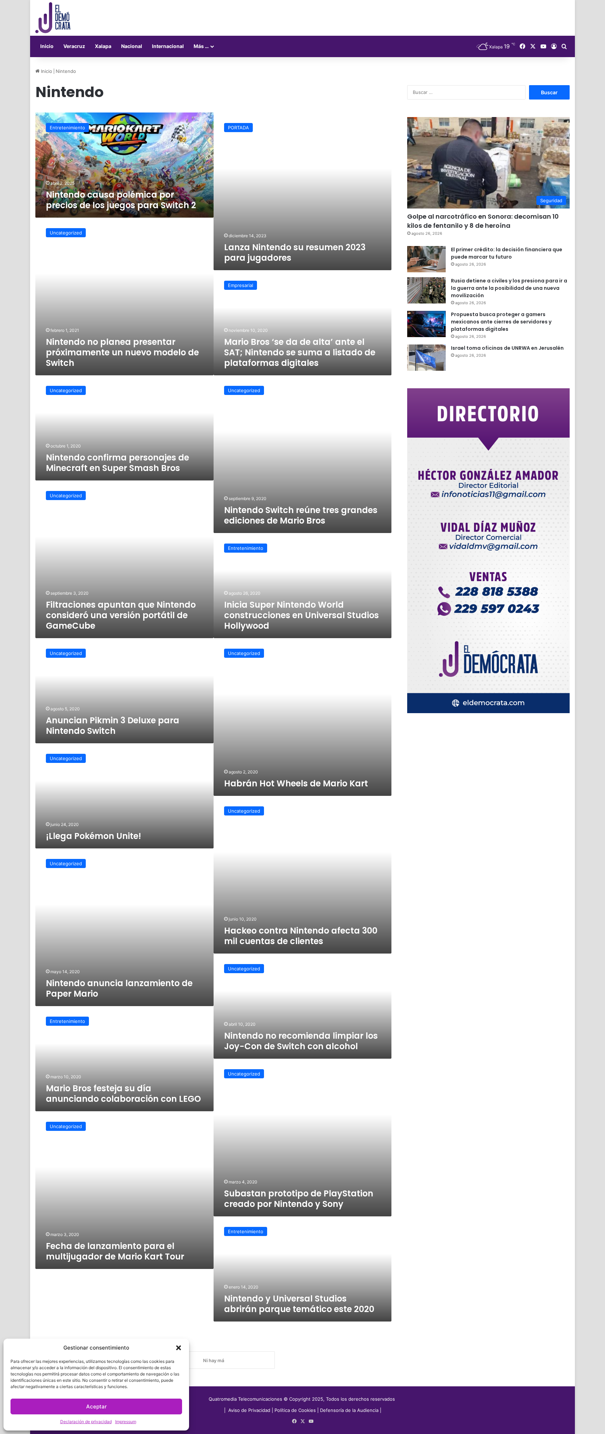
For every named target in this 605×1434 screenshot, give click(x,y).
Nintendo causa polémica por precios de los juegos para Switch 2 (121, 200)
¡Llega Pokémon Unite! (93, 836)
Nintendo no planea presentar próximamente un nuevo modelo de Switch (122, 352)
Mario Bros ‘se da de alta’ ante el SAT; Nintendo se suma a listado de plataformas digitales (299, 352)
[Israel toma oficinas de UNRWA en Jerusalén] (426, 357)
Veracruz (74, 46)
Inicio (47, 46)
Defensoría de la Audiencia (349, 1410)
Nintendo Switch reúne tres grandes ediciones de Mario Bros (300, 515)
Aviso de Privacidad (250, 1410)
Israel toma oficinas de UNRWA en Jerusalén (507, 347)
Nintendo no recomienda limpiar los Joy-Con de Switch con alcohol (301, 1041)
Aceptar (96, 1406)
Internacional (168, 46)
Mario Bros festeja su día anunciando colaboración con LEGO (123, 1094)
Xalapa (103, 46)
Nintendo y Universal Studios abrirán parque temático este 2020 (299, 1304)
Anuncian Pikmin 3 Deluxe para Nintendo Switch (112, 726)
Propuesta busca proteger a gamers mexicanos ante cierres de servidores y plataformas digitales (501, 322)
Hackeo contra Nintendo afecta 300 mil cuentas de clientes (300, 936)
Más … (201, 46)
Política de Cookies (295, 1410)
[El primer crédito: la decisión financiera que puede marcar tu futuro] (426, 259)
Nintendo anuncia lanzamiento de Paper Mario (119, 988)
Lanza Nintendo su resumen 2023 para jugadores (295, 252)
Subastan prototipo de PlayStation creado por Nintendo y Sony (298, 1199)
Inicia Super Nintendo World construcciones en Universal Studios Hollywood (301, 615)
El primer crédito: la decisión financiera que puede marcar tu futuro (506, 253)
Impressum (125, 1421)
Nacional (131, 46)
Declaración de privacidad (86, 1421)
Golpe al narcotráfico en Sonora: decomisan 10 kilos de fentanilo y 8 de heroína (483, 221)
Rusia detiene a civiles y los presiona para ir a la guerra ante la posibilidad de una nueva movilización (509, 288)
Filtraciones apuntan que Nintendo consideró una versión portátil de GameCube (121, 615)
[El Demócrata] (52, 17)
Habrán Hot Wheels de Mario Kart (296, 783)
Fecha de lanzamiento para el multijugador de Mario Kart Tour (115, 1251)
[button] (178, 1347)
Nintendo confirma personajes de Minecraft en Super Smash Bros (117, 463)
